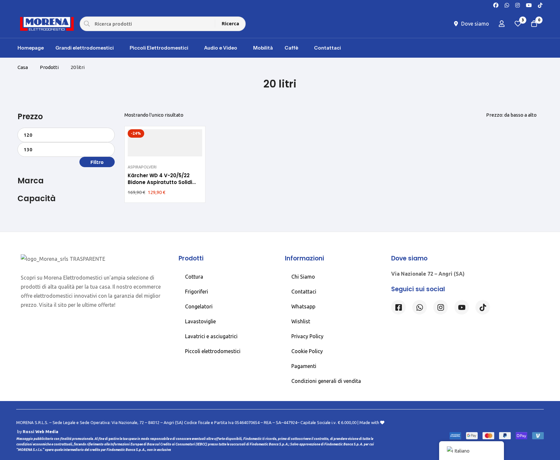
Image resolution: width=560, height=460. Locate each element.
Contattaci (303, 291)
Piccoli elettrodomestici (212, 351)
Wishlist (300, 321)
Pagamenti (303, 366)
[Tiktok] (482, 307)
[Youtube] (528, 4)
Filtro (97, 162)
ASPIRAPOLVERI (142, 167)
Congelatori (199, 306)
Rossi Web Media (40, 431)
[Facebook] (496, 4)
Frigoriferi (196, 291)
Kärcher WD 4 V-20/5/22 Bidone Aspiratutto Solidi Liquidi (160, 182)
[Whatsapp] (507, 4)
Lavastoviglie (200, 321)
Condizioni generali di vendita (326, 381)
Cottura (194, 277)
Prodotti (49, 67)
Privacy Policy (307, 336)
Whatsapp (303, 306)
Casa (23, 67)
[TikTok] (540, 4)
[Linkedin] (461, 307)
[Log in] (502, 23)
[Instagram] (517, 4)
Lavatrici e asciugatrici (211, 336)
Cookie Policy (307, 351)
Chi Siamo (303, 277)
